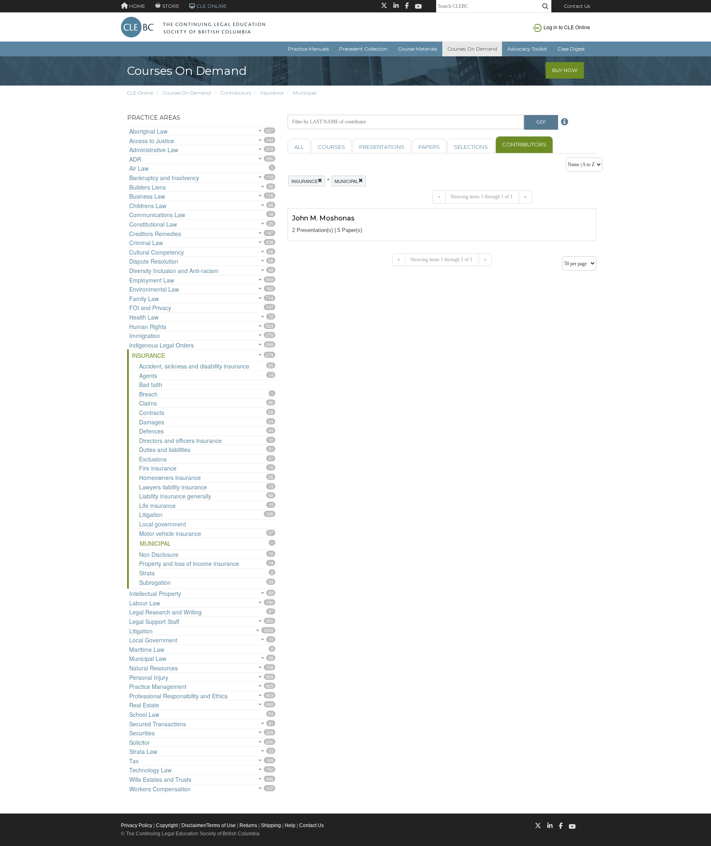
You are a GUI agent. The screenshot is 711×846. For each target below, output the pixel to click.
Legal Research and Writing (165, 612)
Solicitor (139, 742)
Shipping (271, 825)
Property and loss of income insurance (189, 563)
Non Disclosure (159, 554)
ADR (135, 159)
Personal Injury (148, 677)
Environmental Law (154, 289)
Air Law (139, 168)
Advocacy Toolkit (527, 49)
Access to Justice (151, 141)
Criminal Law (146, 243)
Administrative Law (153, 150)
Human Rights (147, 326)
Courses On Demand (472, 49)
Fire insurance (158, 468)
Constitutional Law (153, 224)
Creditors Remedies (155, 233)
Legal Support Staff (154, 621)
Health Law (143, 317)
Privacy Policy (136, 825)
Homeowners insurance (170, 477)
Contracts (151, 412)
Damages (151, 422)
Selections (471, 147)
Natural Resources (153, 668)
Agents (148, 375)
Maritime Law (146, 649)
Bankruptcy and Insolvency (164, 178)
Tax (134, 761)
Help (290, 825)
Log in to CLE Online (567, 26)
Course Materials (417, 49)
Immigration (144, 335)
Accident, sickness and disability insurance (194, 366)
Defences (151, 431)
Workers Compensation (160, 789)
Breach (148, 394)
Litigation (151, 514)
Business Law (147, 196)
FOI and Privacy (150, 308)
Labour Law (144, 603)
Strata (147, 573)
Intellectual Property (155, 593)
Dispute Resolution (153, 261)
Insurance (271, 93)
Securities (142, 733)
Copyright (167, 825)
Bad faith (150, 384)
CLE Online (140, 93)
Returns (248, 825)
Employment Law (151, 280)
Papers (429, 147)
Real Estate (144, 705)
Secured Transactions (157, 724)
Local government (162, 524)
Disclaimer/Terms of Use (208, 825)
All (299, 147)
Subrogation (155, 582)
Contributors (236, 93)
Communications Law (157, 215)
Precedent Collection (363, 49)
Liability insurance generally (175, 496)
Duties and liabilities (165, 449)
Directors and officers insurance (180, 440)
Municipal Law (147, 658)
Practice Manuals (308, 49)
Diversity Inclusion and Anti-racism (173, 271)
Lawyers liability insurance (173, 487)
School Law (144, 714)
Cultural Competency (156, 252)
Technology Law (150, 770)
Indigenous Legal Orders (161, 345)
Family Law (144, 298)
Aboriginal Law (148, 131)
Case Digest (571, 49)
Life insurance (157, 505)
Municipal (304, 93)
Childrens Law (147, 206)
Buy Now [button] (564, 70)
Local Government (153, 640)
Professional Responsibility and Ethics (178, 696)
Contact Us (577, 6)
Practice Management (157, 686)
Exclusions (153, 459)
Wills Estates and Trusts (160, 779)
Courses (331, 147)
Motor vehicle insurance (170, 533)
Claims (148, 403)
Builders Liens (147, 187)
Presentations (381, 147)
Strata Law (143, 751)
